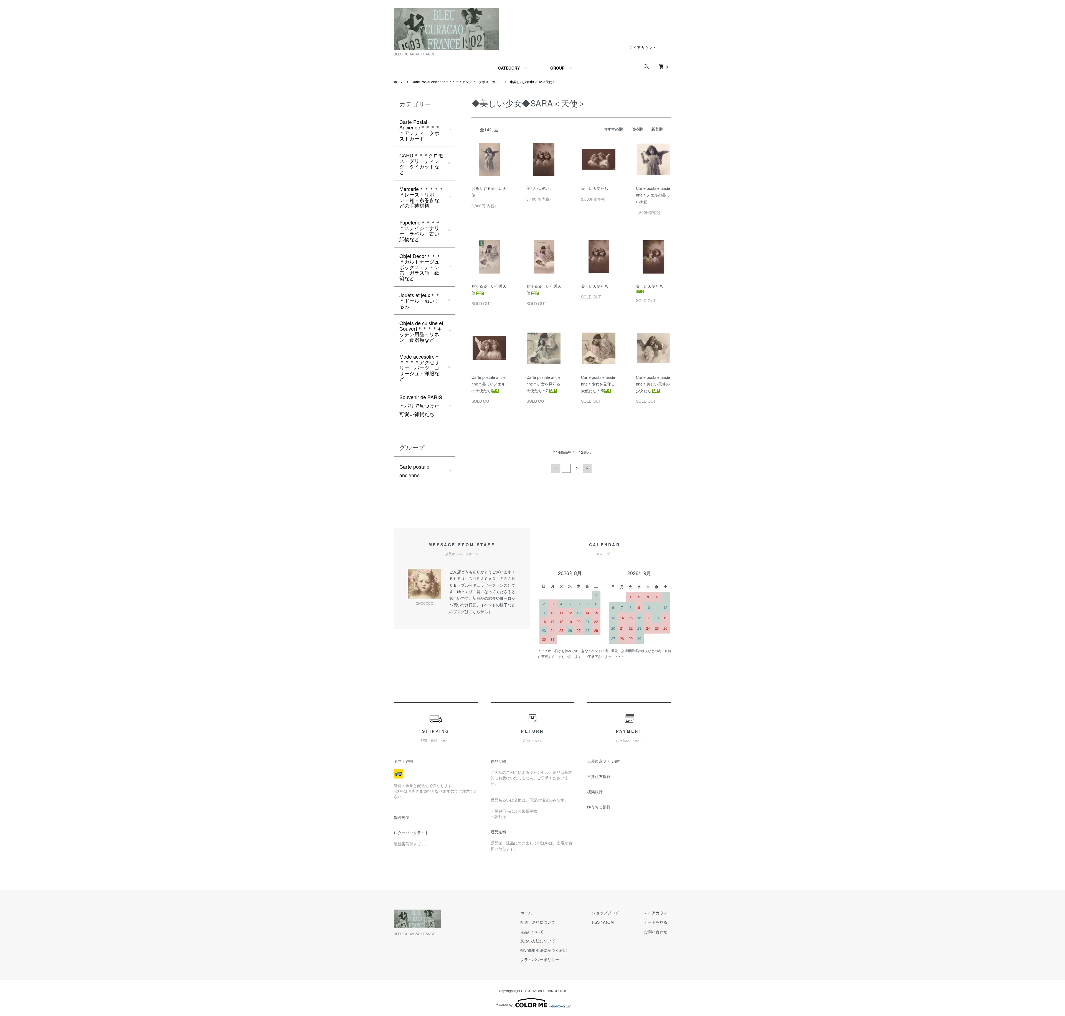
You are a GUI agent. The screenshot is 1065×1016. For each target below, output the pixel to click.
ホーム (399, 81)
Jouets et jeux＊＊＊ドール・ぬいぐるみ (419, 300)
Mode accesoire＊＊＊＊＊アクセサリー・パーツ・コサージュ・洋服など (419, 367)
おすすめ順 (613, 129)
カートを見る (655, 922)
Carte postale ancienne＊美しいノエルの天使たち (488, 383)
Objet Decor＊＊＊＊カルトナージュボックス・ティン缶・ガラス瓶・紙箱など (420, 267)
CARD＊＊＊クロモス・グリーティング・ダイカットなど (421, 163)
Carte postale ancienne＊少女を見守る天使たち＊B (598, 383)
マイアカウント (642, 47)
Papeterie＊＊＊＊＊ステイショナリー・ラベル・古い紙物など (419, 230)
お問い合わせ (655, 931)
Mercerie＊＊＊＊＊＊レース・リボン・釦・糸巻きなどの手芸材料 (421, 197)
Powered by (504, 1004)
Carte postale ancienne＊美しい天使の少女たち (653, 383)
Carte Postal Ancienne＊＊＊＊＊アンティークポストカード (457, 81)
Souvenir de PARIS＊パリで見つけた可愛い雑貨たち (420, 405)
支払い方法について (537, 940)
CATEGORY (509, 68)
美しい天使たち (540, 188)
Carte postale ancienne (414, 471)
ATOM (608, 922)
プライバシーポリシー (539, 959)
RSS (596, 922)
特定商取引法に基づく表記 (543, 950)
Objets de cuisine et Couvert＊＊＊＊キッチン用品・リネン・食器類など (421, 331)
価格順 (637, 129)
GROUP (557, 68)
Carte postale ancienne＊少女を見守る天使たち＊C (543, 383)
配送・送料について (537, 922)
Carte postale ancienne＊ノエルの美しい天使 (653, 194)
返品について (532, 931)
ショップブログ (605, 912)
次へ (587, 468)
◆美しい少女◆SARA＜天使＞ (533, 81)
